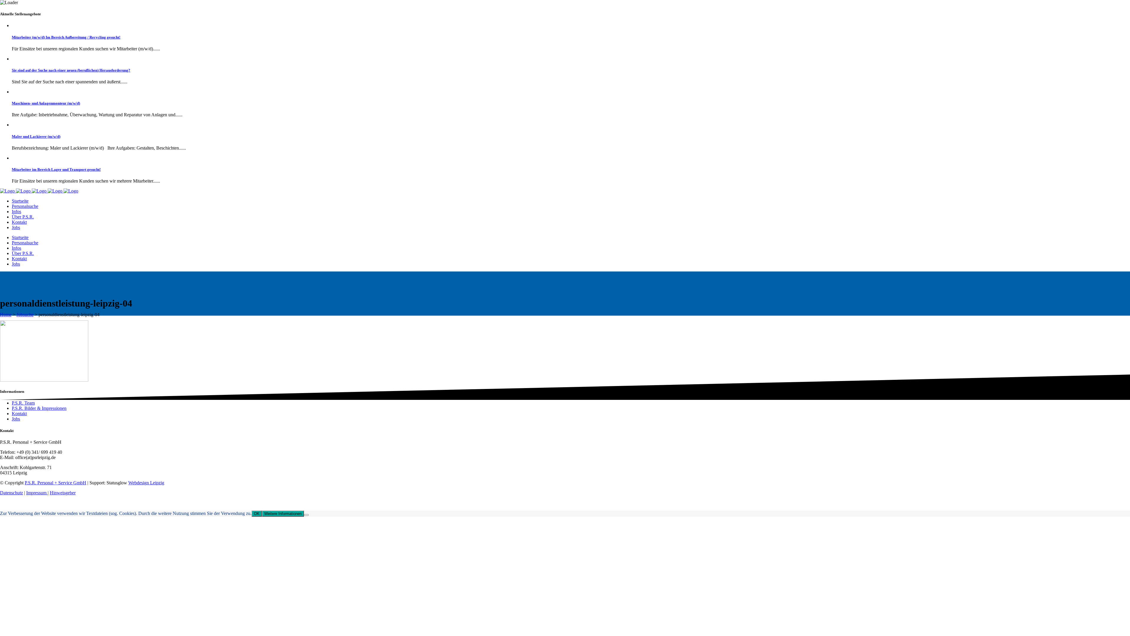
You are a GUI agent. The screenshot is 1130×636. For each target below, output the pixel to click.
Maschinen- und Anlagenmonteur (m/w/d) (46, 103)
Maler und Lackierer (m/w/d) (36, 136)
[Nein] (306, 515)
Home (5, 314)
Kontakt (19, 413)
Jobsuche (25, 314)
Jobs (16, 418)
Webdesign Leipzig (146, 482)
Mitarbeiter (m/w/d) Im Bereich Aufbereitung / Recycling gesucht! (66, 37)
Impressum (37, 492)
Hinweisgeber (63, 492)
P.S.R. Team (23, 402)
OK (257, 513)
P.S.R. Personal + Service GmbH (55, 482)
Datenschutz (11, 492)
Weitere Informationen (283, 513)
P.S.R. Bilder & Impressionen (39, 408)
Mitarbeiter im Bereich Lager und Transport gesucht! (56, 169)
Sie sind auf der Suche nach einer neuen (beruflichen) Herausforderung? (71, 70)
